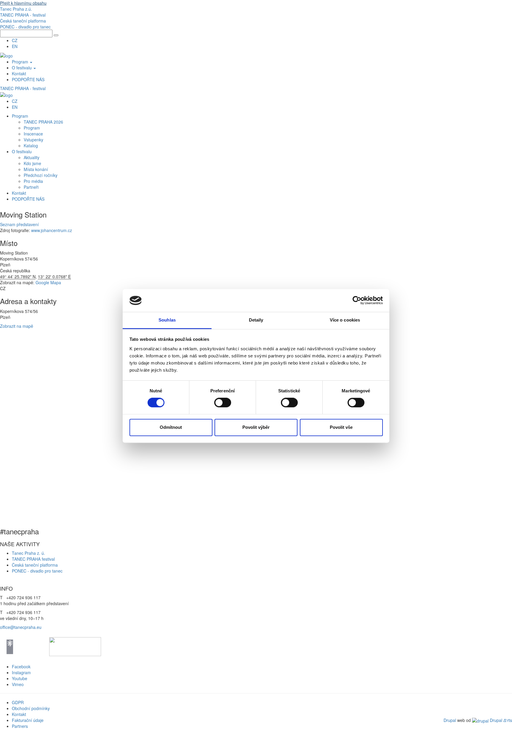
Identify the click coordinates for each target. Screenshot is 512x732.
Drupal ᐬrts (500, 720)
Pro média (33, 181)
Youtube (19, 678)
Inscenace (33, 134)
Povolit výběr (256, 427)
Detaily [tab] (256, 319)
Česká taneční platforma (23, 21)
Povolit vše (341, 427)
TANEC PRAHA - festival (23, 15)
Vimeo (18, 684)
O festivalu (22, 68)
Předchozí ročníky (40, 175)
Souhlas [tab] (167, 319)
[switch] (222, 402)
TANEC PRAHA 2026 (43, 122)
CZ (14, 40)
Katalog (31, 145)
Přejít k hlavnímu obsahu (23, 3)
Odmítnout (171, 427)
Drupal (450, 720)
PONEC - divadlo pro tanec (25, 27)
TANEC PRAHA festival (33, 559)
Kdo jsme (32, 163)
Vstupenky (33, 140)
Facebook (21, 666)
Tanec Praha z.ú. (16, 9)
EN (14, 46)
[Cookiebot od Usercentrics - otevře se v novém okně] (357, 300)
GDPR (18, 702)
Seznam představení (19, 224)
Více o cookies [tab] (345, 319)
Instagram (21, 672)
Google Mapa (48, 282)
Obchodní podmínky (31, 708)
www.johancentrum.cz (51, 230)
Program (20, 62)
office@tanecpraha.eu (20, 627)
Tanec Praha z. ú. (29, 553)
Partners (20, 726)
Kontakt (19, 73)
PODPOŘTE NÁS (28, 79)
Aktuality (31, 157)
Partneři (31, 187)
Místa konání (36, 169)
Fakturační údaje (28, 720)
